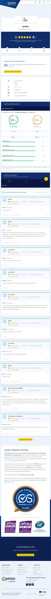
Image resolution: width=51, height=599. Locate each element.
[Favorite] (46, 179)
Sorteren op (40, 192)
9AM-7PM (23, 95)
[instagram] (30, 584)
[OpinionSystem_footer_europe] (43, 591)
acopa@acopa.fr (17, 89)
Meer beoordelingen (25, 439)
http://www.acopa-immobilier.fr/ (20, 92)
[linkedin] (33, 584)
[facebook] (27, 584)
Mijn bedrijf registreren (26, 555)
